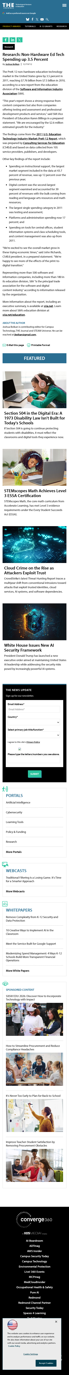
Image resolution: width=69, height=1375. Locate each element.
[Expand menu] (64, 6)
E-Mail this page (15, 345)
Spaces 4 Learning (34, 1313)
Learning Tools (14, 822)
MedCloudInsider (34, 1282)
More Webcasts (15, 891)
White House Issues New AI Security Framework (29, 647)
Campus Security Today (34, 1256)
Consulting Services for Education (44, 143)
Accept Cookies (46, 1363)
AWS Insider (34, 1251)
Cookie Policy (14, 1346)
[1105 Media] (34, 1233)
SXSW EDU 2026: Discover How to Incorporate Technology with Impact (33, 997)
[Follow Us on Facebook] (32, 19)
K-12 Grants (46, 26)
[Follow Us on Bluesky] (27, 19)
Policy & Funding (16, 832)
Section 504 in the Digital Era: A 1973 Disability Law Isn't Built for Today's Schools (34, 417)
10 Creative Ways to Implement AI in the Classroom (30, 932)
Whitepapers (19, 910)
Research (62, 26)
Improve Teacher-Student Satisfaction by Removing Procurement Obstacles (30, 1143)
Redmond (34, 1297)
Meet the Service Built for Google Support (31, 943)
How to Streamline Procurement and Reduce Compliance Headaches (33, 1047)
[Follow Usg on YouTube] (42, 19)
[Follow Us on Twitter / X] (37, 19)
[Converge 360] (34, 1220)
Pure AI (34, 1292)
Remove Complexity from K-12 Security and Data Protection (32, 918)
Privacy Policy (33, 741)
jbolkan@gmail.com (25, 334)
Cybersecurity (14, 812)
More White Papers (17, 970)
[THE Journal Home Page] (17, 5)
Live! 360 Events (34, 1272)
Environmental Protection (34, 1266)
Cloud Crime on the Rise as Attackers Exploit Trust (29, 570)
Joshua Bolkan (12, 64)
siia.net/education (14, 315)
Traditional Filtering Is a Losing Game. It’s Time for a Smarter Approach (33, 879)
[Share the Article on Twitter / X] (19, 40)
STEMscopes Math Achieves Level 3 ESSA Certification (35, 493)
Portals (14, 795)
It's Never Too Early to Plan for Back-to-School (33, 1096)
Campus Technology (34, 1261)
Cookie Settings (30, 1354)
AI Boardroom (34, 1240)
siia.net (48, 306)
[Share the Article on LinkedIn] (12, 40)
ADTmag (34, 1246)
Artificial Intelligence (18, 802)
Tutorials (30, 26)
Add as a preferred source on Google (21, 13)
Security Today (34, 1308)
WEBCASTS (16, 870)
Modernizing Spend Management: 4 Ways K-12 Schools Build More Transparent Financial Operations (34, 956)
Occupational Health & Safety (34, 1287)
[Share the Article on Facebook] (6, 40)
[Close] (56, 1321)
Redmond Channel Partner (34, 1303)
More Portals (14, 852)
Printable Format (40, 345)
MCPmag (34, 1277)
